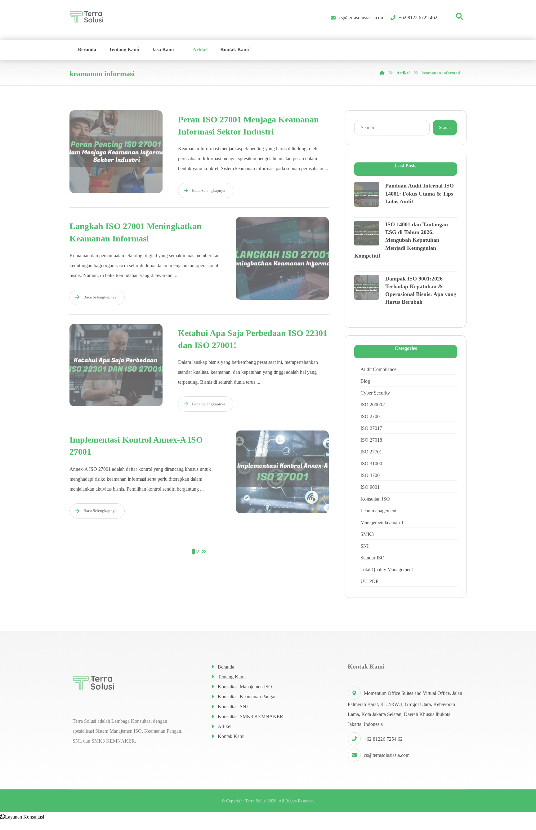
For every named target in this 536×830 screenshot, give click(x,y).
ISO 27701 (371, 451)
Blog (365, 381)
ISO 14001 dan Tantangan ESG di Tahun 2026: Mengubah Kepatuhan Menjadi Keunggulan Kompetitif (401, 240)
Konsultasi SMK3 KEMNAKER (250, 716)
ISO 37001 (371, 475)
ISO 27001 (371, 416)
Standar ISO (372, 557)
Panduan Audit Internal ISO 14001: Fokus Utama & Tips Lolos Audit (419, 193)
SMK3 (367, 534)
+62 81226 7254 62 (383, 739)
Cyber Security (375, 392)
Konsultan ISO (375, 498)
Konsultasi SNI (233, 706)
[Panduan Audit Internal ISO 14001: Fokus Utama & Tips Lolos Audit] (366, 194)
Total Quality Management (386, 569)
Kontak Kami (231, 736)
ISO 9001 (370, 487)
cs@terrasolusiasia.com (386, 755)
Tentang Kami (232, 676)
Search (445, 127)
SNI (364, 546)
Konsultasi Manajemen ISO (245, 686)
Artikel (224, 726)
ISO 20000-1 (373, 404)
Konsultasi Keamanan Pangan (247, 696)
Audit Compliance (378, 369)
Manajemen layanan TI (383, 522)
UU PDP (369, 581)
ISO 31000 (371, 463)
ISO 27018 (371, 440)
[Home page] (382, 73)
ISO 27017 (371, 428)
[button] (22, 816)
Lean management (378, 510)
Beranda (226, 666)
